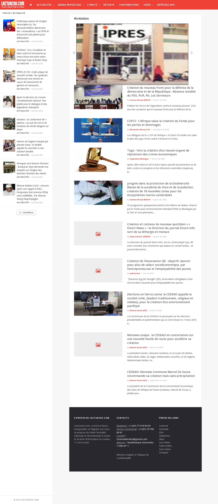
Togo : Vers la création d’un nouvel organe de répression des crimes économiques (158, 152)
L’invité (92, 4)
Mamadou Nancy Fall (140, 129)
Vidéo (147, 4)
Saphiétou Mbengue (139, 159)
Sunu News (165, 449)
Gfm (161, 432)
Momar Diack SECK (138, 310)
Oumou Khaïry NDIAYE (140, 100)
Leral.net (163, 425)
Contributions (129, 4)
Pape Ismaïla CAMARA (140, 236)
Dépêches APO (166, 4)
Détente (108, 4)
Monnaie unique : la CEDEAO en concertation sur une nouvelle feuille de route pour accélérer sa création (160, 339)
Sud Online (164, 442)
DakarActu (164, 435)
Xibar (161, 439)
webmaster (135, 273)
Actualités (44, 4)
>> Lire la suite (81, 442)
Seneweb (164, 429)
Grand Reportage (69, 4)
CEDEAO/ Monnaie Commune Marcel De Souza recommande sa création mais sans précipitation (161, 374)
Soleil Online (165, 445)
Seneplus (163, 452)
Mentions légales (125, 454)
